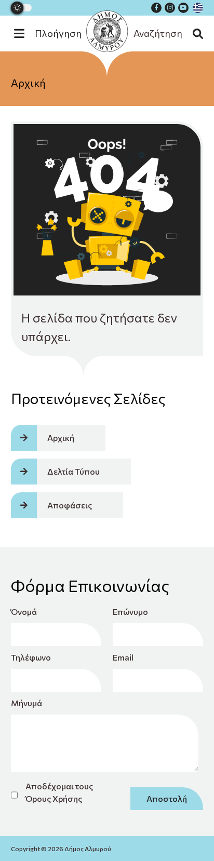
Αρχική (28, 82)
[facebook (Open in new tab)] (156, 8)
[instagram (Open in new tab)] (170, 8)
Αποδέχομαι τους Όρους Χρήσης (59, 792)
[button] (53, 33)
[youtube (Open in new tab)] (183, 8)
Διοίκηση (107, 119)
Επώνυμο (130, 611)
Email (123, 657)
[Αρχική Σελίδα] (107, 31)
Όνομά (24, 611)
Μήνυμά (26, 703)
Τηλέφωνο (31, 657)
